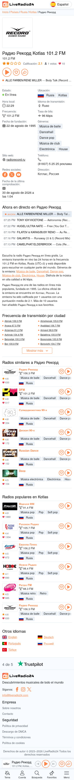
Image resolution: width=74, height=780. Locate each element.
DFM (22, 389)
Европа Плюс (28, 544)
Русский (49, 643)
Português (14, 643)
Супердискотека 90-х (33, 410)
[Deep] (9, 473)
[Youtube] (18, 174)
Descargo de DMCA (14, 731)
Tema (7, 777)
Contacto (7, 714)
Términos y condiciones (16, 737)
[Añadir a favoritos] (16, 72)
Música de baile (50, 126)
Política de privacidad (15, 726)
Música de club (49, 143)
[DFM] (9, 392)
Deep (22, 470)
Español (62, 4)
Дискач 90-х (27, 430)
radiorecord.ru (15, 160)
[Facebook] (5, 174)
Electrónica (47, 149)
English (12, 637)
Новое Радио (28, 564)
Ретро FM (25, 585)
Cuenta (22, 777)
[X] (11, 174)
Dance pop (46, 137)
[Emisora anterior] (38, 764)
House (63, 149)
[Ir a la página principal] (18, 4)
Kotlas (62, 95)
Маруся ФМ (26, 503)
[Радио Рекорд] (9, 372)
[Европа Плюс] (9, 547)
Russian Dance (29, 450)
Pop (41, 512)
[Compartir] (24, 72)
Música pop (28, 512)
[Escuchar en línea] (68, 371)
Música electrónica (32, 479)
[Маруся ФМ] (9, 506)
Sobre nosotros (11, 708)
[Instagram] (23, 689)
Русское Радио (29, 524)
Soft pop (53, 512)
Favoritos (52, 777)
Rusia (50, 95)
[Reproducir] (6, 72)
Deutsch (49, 637)
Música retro (28, 593)
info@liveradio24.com (15, 695)
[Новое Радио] (9, 567)
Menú (67, 777)
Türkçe (12, 649)
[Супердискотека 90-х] (9, 413)
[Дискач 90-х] (9, 433)
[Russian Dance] (9, 453)
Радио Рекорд (28, 369)
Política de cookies (13, 743)
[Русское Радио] (9, 527)
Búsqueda (37, 777)
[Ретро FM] (9, 588)
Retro (43, 593)
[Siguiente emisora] (53, 764)
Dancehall (46, 132)
